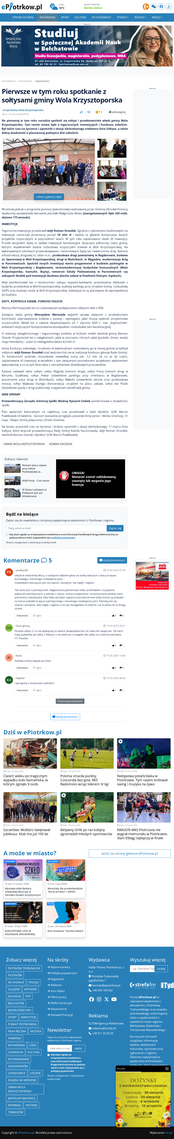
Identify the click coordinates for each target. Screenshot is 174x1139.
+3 (115, 191)
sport (12, 1017)
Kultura (80, 17)
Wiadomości (43, 81)
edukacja (14, 996)
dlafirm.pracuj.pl (61, 1003)
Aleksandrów (18, 1066)
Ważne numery (60, 967)
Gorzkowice (16, 1073)
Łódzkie (35, 1073)
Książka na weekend (22, 1080)
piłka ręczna (17, 1031)
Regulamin (57, 979)
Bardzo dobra (93, 8)
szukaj (161, 969)
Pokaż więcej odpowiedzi (70, 701)
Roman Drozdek (60, 444)
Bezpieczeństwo (19, 1010)
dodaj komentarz (113, 560)
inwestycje (28, 1017)
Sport (65, 17)
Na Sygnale (16, 982)
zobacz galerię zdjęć (49, 197)
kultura (34, 1052)
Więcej (156, 17)
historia (31, 1105)
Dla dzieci (53, 861)
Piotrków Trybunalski (24, 968)
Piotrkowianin (18, 1059)
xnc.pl (168, 1133)
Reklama (56, 985)
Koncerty (10, 903)
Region (139, 17)
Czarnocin (15, 1052)
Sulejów (14, 989)
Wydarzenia (47, 17)
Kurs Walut (58, 991)
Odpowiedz (22, 615)
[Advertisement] (153, 144)
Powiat (122, 17)
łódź (32, 1045)
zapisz (78, 1048)
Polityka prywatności (64, 973)
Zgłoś (38, 615)
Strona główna (23, 17)
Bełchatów (16, 1003)
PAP (28, 996)
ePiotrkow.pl (9, 81)
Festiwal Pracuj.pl (62, 1015)
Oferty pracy (58, 997)
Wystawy (10, 861)
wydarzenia (16, 1045)
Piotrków (15, 975)
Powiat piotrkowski (22, 1024)
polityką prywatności (63, 537)
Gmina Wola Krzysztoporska (24, 444)
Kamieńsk (14, 1038)
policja (33, 982)
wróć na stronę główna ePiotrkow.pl (129, 853)
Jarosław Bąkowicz (22, 1098)
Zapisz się (115, 528)
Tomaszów (15, 1112)
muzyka (35, 1031)
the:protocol (59, 1009)
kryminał (14, 1105)
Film (50, 903)
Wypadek (30, 989)
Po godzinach (101, 17)
